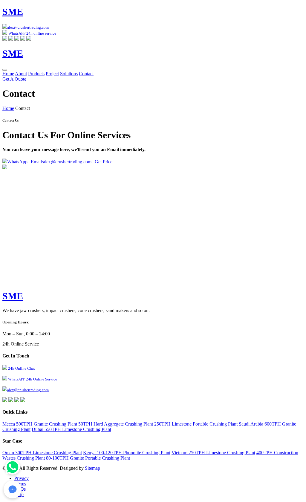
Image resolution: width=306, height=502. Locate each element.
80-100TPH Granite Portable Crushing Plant (88, 457)
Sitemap (92, 468)
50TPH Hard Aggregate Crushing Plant (115, 423)
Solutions (69, 73)
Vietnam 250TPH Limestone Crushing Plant (213, 452)
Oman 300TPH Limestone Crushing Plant (42, 452)
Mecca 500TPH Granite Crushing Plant (39, 423)
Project (52, 73)
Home (8, 73)
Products (36, 73)
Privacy (21, 478)
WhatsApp (17, 161)
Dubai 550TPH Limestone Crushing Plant (71, 429)
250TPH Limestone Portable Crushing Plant (196, 423)
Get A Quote (14, 79)
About (21, 73)
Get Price (103, 161)
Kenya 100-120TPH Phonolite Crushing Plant (126, 452)
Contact (86, 73)
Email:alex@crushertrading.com (61, 161)
